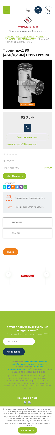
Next (46, 274)
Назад (10, 251)
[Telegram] (17, 187)
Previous (8, 274)
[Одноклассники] (13, 187)
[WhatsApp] (25, 187)
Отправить (13, 351)
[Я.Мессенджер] (4, 187)
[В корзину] (27, 128)
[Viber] (21, 187)
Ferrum (48, 167)
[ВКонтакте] (9, 187)
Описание (16, 222)
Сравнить (17, 176)
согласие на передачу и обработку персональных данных (29, 363)
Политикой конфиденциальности (26, 368)
